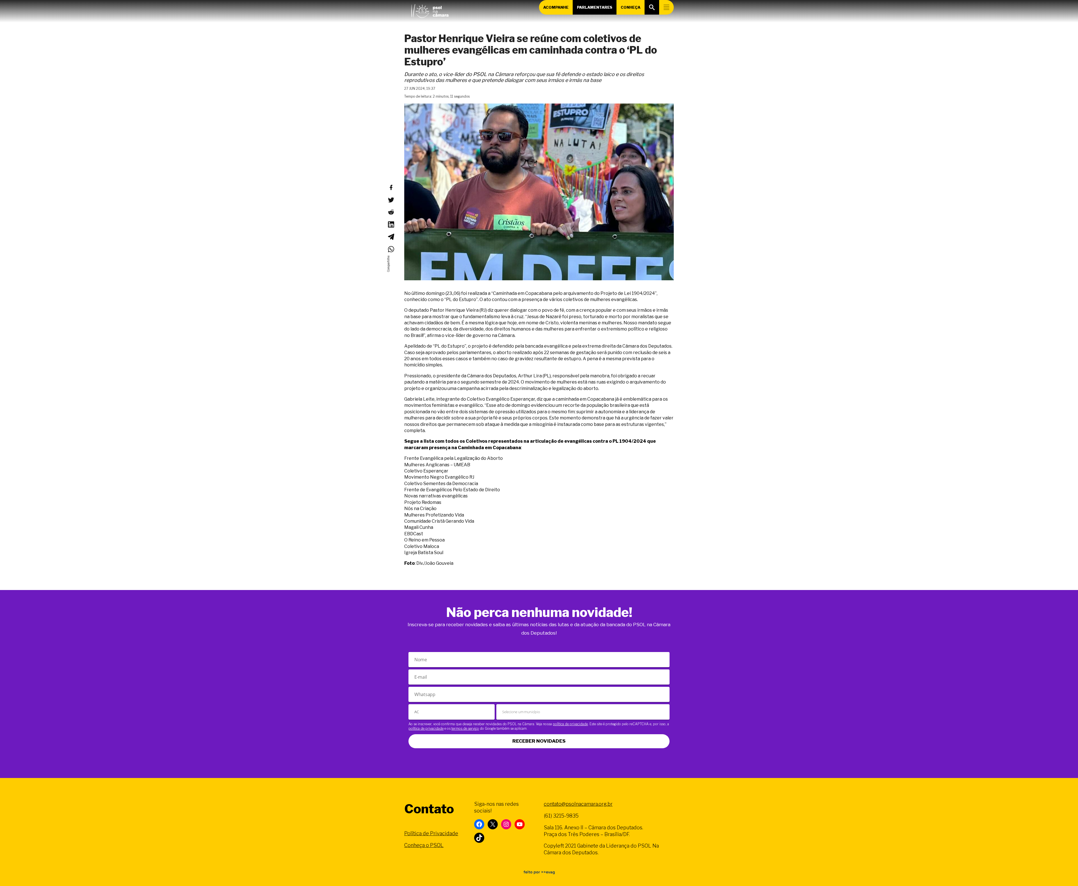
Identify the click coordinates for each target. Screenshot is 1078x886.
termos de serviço (465, 728)
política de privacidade (570, 724)
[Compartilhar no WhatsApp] (390, 249)
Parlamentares (594, 7)
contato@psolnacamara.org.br (578, 804)
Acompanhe (555, 7)
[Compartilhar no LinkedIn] (390, 224)
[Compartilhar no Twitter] (390, 199)
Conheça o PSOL (424, 845)
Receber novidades (539, 741)
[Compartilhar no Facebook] (390, 187)
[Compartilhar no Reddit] (390, 212)
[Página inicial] (429, 10)
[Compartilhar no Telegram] (390, 236)
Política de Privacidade (431, 833)
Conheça (630, 7)
